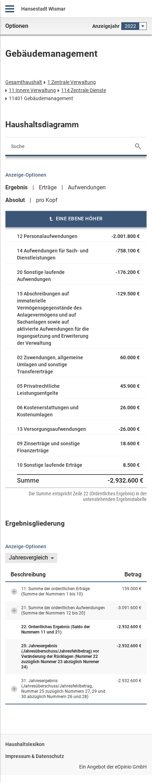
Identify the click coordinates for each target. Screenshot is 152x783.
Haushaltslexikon (25, 744)
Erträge (48, 187)
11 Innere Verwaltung (32, 90)
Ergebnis (16, 187)
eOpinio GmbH (131, 767)
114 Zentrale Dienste (83, 90)
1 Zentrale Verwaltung (71, 82)
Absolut (15, 200)
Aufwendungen (87, 187)
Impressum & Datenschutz (34, 756)
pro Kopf (47, 200)
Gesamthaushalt (23, 82)
